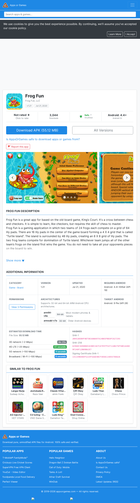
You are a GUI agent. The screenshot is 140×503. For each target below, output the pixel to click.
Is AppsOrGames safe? (108, 462)
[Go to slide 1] (65, 197)
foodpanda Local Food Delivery (19, 477)
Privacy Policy (103, 472)
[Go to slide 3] (71, 197)
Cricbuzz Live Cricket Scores (17, 462)
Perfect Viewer (10, 481)
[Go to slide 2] (68, 197)
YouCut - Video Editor (14, 472)
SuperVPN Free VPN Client (16, 467)
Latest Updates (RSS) (107, 481)
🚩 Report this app (18, 146)
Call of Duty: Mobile (59, 467)
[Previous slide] (12, 177)
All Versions (103, 130)
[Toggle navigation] (132, 5)
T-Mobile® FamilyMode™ (15, 457)
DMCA (99, 477)
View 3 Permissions (22, 307)
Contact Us (102, 467)
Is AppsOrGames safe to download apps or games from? (43, 139)
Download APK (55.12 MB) (37, 130)
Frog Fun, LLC (32, 101)
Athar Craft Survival (59, 477)
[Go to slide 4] (75, 197)
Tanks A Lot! (55, 472)
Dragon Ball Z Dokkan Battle (63, 462)
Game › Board (16, 287)
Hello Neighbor (57, 457)
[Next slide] (126, 177)
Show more (13, 260)
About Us (101, 457)
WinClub (53, 481)
